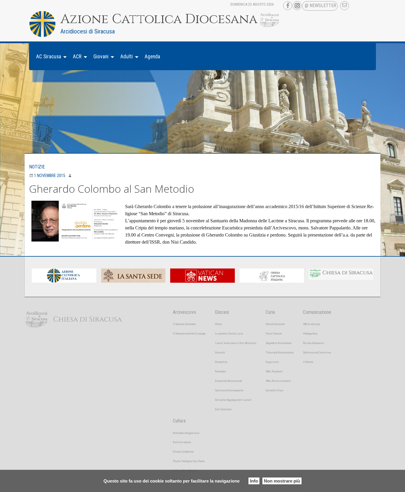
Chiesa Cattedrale (183, 451)
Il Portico (308, 362)
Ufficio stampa (311, 324)
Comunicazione (317, 312)
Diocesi (222, 312)
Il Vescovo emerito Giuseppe (189, 333)
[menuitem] (49, 57)
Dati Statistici (223, 409)
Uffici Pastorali (274, 371)
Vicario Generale (275, 324)
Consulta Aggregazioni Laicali (233, 399)
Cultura (179, 421)
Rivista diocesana (313, 343)
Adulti (126, 57)
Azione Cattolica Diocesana (158, 19)
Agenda (152, 57)
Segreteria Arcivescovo (278, 343)
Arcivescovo (184, 312)
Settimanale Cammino (317, 352)
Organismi (272, 362)
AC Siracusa (48, 57)
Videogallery (310, 333)
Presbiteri (220, 371)
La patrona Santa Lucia (229, 333)
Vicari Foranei (274, 333)
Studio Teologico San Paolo (189, 461)
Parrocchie (221, 362)
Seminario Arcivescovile (229, 390)
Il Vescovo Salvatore (184, 324)
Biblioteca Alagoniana (186, 433)
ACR (77, 57)
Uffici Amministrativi (278, 380)
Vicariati (220, 352)
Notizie (37, 167)
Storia (218, 324)
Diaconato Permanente (228, 380)
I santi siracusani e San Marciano (235, 343)
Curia (270, 312)
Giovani (101, 57)
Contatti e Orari (274, 390)
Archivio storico (182, 442)
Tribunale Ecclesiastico (280, 352)
